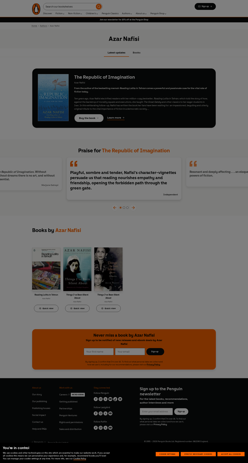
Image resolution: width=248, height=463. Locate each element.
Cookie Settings (167, 454)
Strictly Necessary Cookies (198, 454)
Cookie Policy (79, 458)
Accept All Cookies (231, 454)
